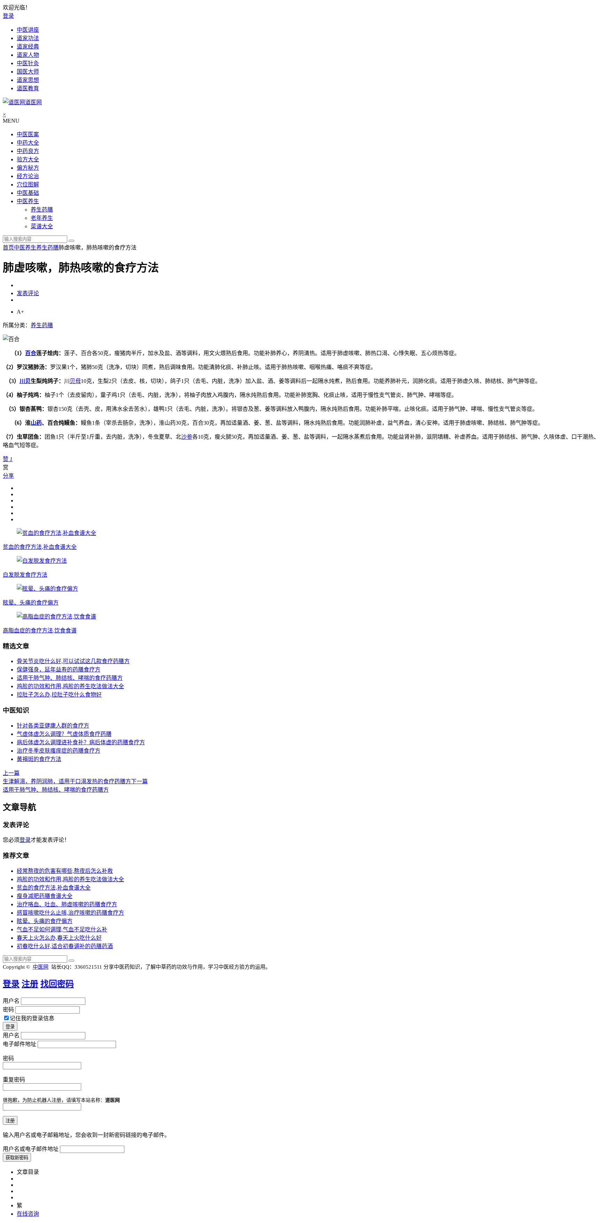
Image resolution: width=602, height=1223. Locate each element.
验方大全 (28, 159)
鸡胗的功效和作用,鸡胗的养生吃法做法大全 (70, 686)
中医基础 (28, 193)
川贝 (25, 381)
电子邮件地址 (19, 1044)
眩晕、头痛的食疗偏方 (31, 603)
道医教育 (28, 88)
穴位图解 (28, 184)
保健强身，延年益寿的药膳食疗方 (58, 669)
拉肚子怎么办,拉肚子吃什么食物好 (59, 695)
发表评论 (28, 293)
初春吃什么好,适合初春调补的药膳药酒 (65, 946)
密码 (8, 1010)
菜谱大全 (42, 226)
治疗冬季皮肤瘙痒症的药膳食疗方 (58, 751)
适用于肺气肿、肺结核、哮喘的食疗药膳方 (70, 678)
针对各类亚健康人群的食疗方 (53, 726)
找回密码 (57, 984)
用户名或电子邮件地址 (31, 1149)
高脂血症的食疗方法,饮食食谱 (40, 630)
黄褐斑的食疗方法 (39, 759)
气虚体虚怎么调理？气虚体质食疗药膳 (64, 734)
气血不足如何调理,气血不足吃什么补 (62, 929)
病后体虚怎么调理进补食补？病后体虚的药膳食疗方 (81, 742)
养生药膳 (42, 210)
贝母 (75, 381)
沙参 (186, 437)
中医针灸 (28, 63)
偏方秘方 (28, 168)
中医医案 (28, 134)
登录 (8, 16)
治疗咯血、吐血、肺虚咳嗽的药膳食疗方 (67, 904)
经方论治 (28, 176)
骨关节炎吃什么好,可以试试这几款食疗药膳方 (73, 661)
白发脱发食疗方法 (25, 575)
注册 (30, 984)
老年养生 (42, 218)
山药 (36, 423)
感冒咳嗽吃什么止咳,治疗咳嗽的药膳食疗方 (70, 913)
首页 (8, 248)
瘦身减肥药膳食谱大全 (44, 896)
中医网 (40, 967)
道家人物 (28, 55)
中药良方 (28, 151)
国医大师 (28, 72)
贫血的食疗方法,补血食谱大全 (40, 547)
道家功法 (28, 38)
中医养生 (28, 201)
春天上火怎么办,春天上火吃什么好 (59, 938)
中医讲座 (28, 30)
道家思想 (28, 80)
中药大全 (28, 143)
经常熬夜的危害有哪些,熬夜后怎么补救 (65, 871)
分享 (8, 476)
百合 (30, 353)
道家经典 (28, 46)
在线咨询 (28, 1214)
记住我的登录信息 (32, 1018)
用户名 (11, 1001)
